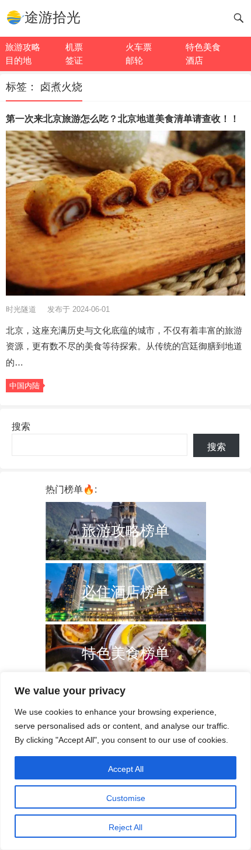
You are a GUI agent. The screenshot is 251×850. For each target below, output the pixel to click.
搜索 (21, 426)
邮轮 (134, 60)
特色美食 (203, 47)
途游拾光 (53, 17)
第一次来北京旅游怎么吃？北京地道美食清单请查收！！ (122, 119)
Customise (125, 798)
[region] (125, 761)
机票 (74, 47)
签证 (74, 60)
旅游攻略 (22, 47)
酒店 (194, 60)
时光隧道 (22, 309)
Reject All (125, 827)
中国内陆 (24, 385)
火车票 (139, 47)
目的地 (18, 60)
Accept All (126, 769)
